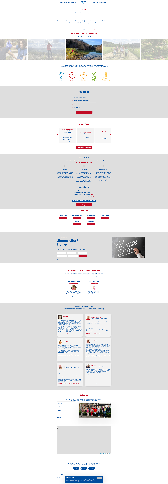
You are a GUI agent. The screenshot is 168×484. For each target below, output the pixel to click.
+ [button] (57, 427)
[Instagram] (57, 259)
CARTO (110, 453)
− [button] (57, 428)
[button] (110, 135)
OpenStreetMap (104, 453)
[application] (84, 440)
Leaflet (101, 453)
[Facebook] (59, 259)
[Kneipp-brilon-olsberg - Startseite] (83, 2)
